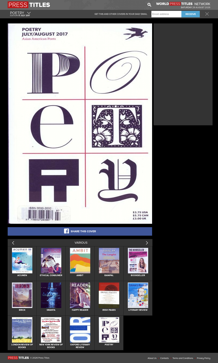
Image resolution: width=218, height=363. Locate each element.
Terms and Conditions (183, 358)
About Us (152, 358)
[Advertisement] (183, 48)
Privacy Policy (203, 358)
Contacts (164, 358)
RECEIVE (190, 14)
